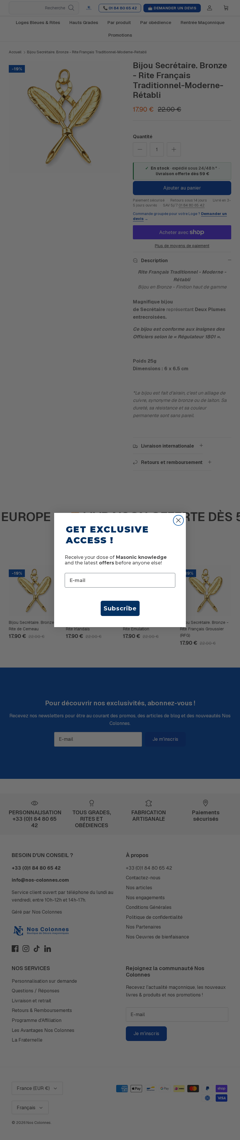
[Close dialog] (178, 520)
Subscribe (120, 608)
